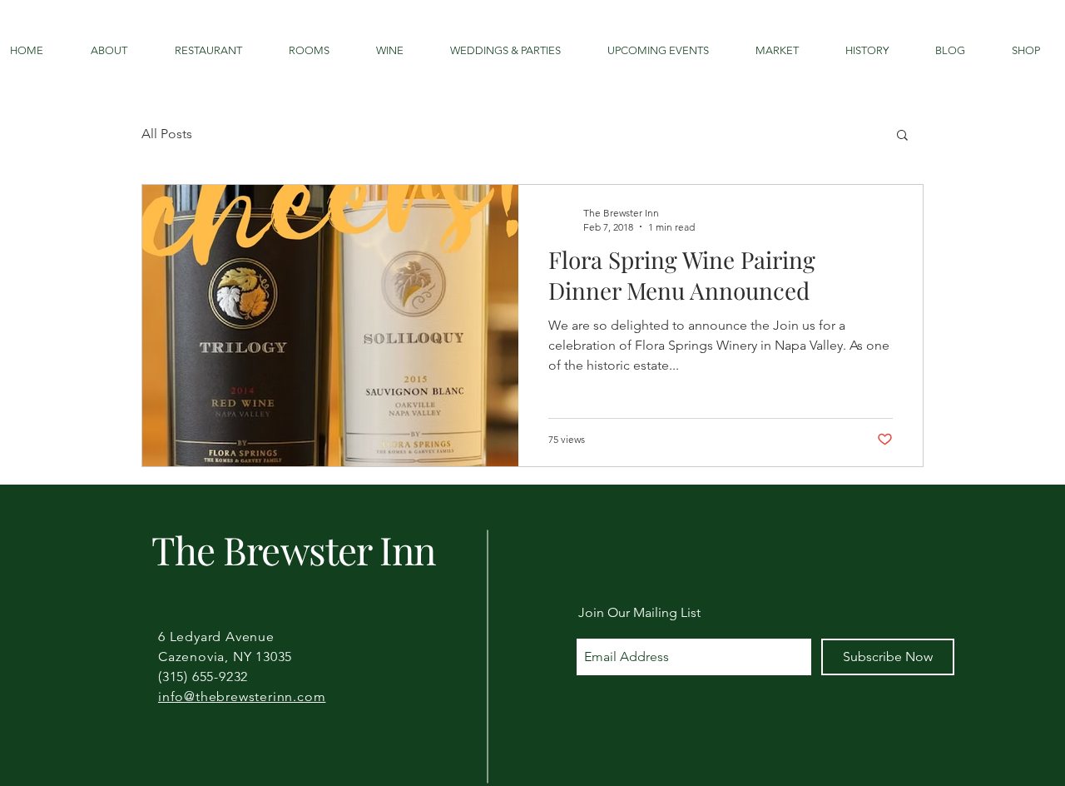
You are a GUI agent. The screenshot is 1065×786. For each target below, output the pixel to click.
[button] (902, 136)
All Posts (166, 134)
